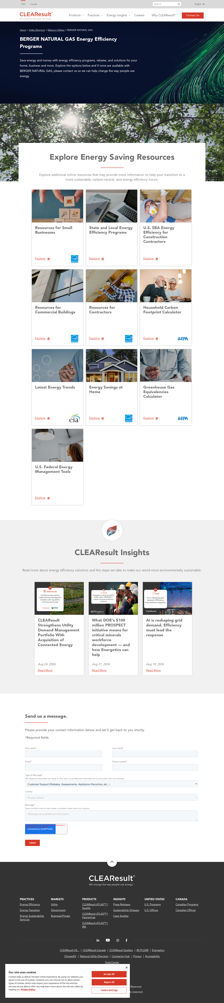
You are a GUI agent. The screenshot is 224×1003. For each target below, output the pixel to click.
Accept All (109, 974)
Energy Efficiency (30, 904)
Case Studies (120, 916)
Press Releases (121, 904)
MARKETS (57, 899)
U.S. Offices (151, 910)
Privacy (137, 956)
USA (23, 4)
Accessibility (152, 956)
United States (154, 899)
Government (58, 910)
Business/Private (60, 916)
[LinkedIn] (97, 940)
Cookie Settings (109, 990)
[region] (67, 981)
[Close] (127, 968)
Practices (94, 15)
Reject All (109, 982)
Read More (45, 670)
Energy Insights (117, 15)
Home (23, 30)
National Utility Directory (94, 956)
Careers (139, 15)
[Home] (36, 15)
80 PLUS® (142, 950)
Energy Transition (30, 910)
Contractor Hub (121, 956)
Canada (33, 4)
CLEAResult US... (69, 950)
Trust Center (112, 962)
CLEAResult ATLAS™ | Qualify (95, 906)
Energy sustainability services (32, 918)
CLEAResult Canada (94, 950)
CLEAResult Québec (121, 950)
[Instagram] (117, 940)
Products (75, 15)
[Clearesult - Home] (112, 880)
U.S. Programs (152, 904)
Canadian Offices (186, 910)
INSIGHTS (119, 899)
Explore (40, 258)
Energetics (158, 950)
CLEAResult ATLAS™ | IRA (95, 925)
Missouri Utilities (56, 30)
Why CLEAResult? (163, 15)
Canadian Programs (187, 904)
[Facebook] (126, 940)
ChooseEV (70, 956)
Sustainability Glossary (126, 910)
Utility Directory (37, 30)
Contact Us (192, 15)
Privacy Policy (28, 989)
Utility (54, 904)
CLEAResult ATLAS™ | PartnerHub (95, 916)
